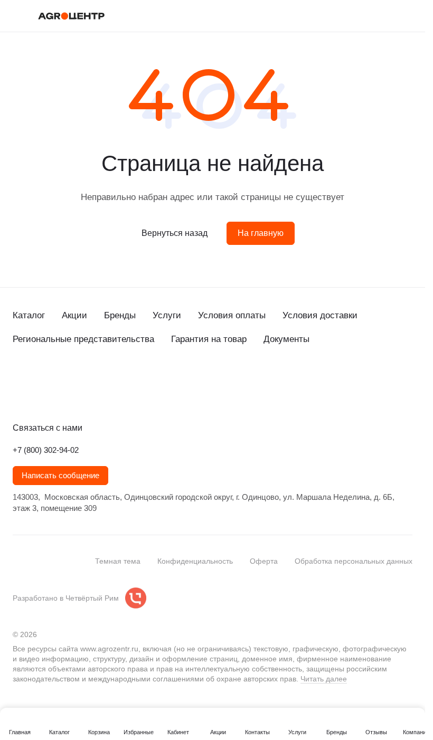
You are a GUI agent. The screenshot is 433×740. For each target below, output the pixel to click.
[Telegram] (40, 394)
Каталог (29, 315)
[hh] (124, 394)
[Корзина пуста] (407, 16)
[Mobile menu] (17, 16)
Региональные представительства (83, 339)
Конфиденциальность (195, 561)
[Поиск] (324, 16)
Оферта (264, 561)
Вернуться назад (175, 233)
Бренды (120, 315)
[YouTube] (61, 394)
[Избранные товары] (379, 16)
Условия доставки (320, 315)
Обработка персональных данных (353, 561)
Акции (74, 315)
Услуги (167, 315)
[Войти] (352, 16)
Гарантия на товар (209, 339)
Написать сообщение (60, 475)
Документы (286, 339)
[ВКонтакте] (19, 394)
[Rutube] (82, 394)
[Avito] (103, 394)
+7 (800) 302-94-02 (46, 449)
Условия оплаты (232, 315)
